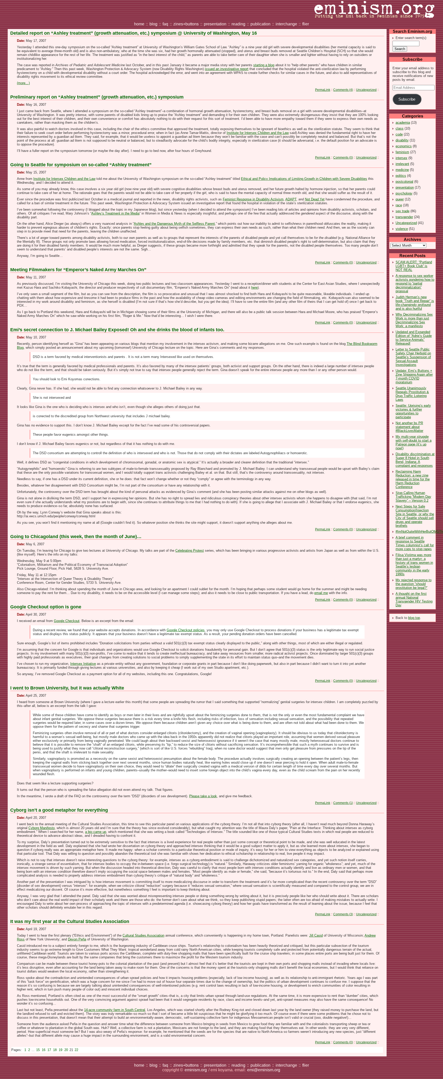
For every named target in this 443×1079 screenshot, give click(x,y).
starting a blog (263, 65)
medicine (402, 170)
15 (38, 1050)
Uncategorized (406, 223)
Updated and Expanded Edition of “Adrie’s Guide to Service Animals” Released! (414, 337)
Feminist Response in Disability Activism (253, 199)
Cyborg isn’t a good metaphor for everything (59, 810)
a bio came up (95, 832)
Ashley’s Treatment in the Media (115, 213)
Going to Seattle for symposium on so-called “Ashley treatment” (81, 164)
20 (66, 1050)
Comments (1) (343, 802)
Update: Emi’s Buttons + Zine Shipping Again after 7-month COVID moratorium (414, 376)
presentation (215, 24)
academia (403, 122)
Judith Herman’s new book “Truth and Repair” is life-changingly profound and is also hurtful (415, 302)
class (400, 128)
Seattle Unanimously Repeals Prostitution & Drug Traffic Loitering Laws (412, 394)
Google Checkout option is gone (45, 606)
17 (49, 1050)
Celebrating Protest (189, 550)
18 (55, 1050)
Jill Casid (316, 935)
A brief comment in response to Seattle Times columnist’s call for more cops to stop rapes (415, 543)
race (399, 205)
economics (404, 146)
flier (305, 24)
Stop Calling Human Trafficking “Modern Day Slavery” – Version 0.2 (413, 496)
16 (44, 1050)
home (139, 24)
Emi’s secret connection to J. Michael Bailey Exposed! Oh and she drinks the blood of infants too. (117, 329)
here (254, 287)
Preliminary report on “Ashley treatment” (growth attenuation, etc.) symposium (97, 97)
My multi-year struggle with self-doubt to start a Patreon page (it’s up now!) (413, 442)
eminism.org (196, 1070)
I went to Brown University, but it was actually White (67, 688)
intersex (401, 158)
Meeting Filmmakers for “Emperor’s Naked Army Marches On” (78, 269)
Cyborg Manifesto (41, 828)
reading (238, 24)
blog (153, 24)
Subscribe (406, 99)
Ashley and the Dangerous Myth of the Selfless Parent (174, 224)
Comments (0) (343, 157)
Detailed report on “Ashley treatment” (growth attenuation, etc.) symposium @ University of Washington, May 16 (133, 33)
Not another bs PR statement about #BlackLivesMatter (409, 427)
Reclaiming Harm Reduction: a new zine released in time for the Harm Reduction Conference (413, 479)
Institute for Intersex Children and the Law (258, 133)
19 (61, 1050)
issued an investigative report (226, 69)
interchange (286, 24)
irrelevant (402, 164)
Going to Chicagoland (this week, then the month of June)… (76, 536)
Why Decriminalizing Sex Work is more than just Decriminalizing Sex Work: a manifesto (414, 320)
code (399, 134)
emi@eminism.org (263, 1070)
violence (402, 229)
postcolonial (404, 181)
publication (260, 24)
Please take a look (203, 796)
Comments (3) (343, 914)
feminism (402, 152)
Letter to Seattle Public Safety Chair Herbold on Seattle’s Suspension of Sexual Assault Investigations (413, 357)
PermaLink (322, 89)
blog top (414, 618)
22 (76, 1050)
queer (400, 199)
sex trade (402, 211)
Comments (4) (343, 89)
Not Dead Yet (315, 199)
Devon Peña (77, 939)
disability (402, 140)
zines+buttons (186, 24)
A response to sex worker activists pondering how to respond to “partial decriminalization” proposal (415, 283)
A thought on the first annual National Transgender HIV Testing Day (414, 599)
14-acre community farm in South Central (114, 1010)
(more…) (23, 83)
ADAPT (290, 199)
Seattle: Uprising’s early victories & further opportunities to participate (413, 411)
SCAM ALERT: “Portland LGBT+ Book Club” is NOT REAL (414, 266)
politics (401, 176)
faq (165, 24)
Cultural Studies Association (143, 935)
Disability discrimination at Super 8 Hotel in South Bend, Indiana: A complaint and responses (415, 460)
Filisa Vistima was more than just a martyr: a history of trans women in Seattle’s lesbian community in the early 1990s (414, 564)
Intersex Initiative (83, 664)
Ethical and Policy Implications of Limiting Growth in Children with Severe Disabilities (304, 179)
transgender (404, 217)
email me (321, 593)
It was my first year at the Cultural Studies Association (69, 921)
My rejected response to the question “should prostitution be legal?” (413, 584)
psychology (404, 193)
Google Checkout (66, 621)
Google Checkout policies (186, 630)
